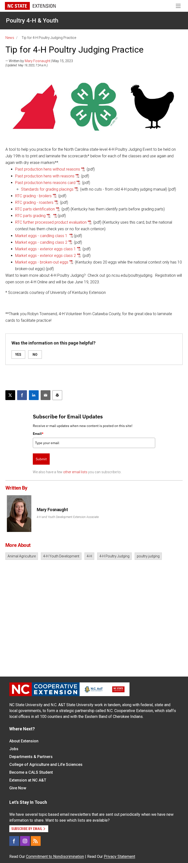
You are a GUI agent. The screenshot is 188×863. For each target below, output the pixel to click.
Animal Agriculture (22, 556)
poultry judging (148, 556)
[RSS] (36, 841)
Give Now (17, 788)
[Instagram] (25, 841)
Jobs (13, 749)
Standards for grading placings (47, 189)
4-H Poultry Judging (114, 556)
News (9, 38)
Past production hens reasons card (45, 182)
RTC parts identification (35, 209)
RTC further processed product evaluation (51, 222)
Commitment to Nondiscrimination (55, 856)
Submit (41, 459)
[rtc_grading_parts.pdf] (54, 215)
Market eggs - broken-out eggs (41, 262)
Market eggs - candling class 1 (41, 235)
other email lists (75, 472)
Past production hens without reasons (47, 169)
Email (38, 433)
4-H (89, 556)
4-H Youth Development (61, 556)
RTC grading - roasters (34, 202)
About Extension (23, 741)
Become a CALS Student (31, 772)
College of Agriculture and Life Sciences (45, 764)
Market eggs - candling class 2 (41, 242)
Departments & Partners (31, 756)
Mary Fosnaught (37, 61)
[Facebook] (14, 841)
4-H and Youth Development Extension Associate (68, 517)
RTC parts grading (30, 215)
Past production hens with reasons (44, 176)
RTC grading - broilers (33, 196)
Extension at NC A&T (27, 780)
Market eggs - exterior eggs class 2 (45, 255)
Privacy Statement (119, 856)
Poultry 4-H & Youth (32, 20)
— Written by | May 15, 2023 (39, 61)
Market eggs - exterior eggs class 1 (45, 249)
